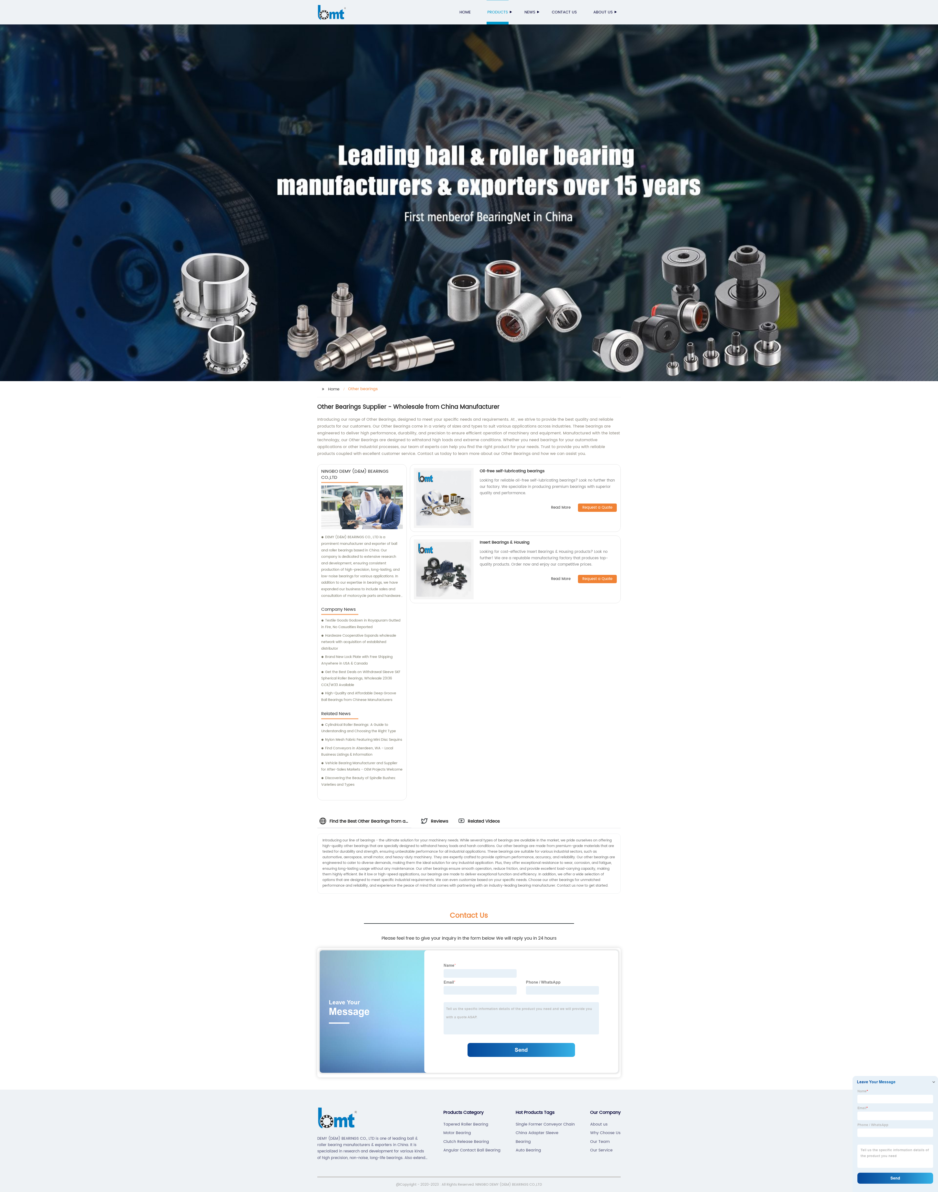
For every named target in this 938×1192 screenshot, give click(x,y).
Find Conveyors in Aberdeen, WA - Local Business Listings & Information (357, 751)
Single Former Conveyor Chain (545, 1124)
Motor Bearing (457, 1133)
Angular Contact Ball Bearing (472, 1150)
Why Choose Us (605, 1133)
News (529, 12)
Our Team (600, 1141)
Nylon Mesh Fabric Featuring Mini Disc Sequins (363, 739)
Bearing (523, 1142)
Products (497, 12)
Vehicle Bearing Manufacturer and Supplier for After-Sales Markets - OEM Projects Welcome (362, 766)
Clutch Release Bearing (466, 1142)
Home (465, 12)
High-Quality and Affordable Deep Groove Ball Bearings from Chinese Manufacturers (358, 696)
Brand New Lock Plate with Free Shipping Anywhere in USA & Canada (357, 660)
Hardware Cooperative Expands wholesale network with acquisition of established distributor (358, 642)
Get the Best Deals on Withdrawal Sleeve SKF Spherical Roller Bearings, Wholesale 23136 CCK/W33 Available (360, 678)
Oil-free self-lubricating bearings (512, 471)
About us (603, 12)
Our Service (601, 1150)
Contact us (564, 12)
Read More (561, 508)
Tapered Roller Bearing (465, 1124)
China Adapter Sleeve (537, 1133)
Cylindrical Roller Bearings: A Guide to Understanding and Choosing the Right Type (358, 728)
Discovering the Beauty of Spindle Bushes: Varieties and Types (358, 781)
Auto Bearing (528, 1150)
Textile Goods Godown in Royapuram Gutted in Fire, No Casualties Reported (360, 624)
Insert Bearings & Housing (505, 542)
